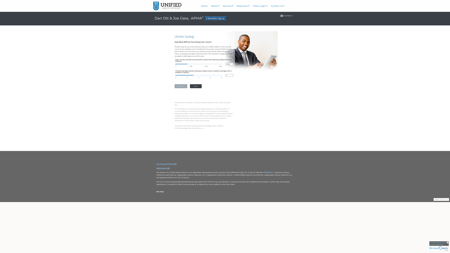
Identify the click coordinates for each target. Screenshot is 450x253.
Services (227, 6)
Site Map (160, 192)
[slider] (198, 64)
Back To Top (440, 199)
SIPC (271, 172)
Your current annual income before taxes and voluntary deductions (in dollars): (203, 60)
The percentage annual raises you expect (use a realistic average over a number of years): (203, 71)
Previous (181, 86)
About (214, 6)
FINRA (265, 172)
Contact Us (277, 6)
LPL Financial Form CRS (166, 164)
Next (196, 86)
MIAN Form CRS (163, 168)
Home (204, 6)
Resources (242, 6)
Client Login (259, 6)
